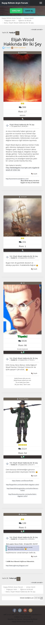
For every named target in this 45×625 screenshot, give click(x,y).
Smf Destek (27, 617)
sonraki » (40, 29)
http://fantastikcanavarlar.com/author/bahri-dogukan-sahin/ (22, 495)
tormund (23, 197)
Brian (35, 619)
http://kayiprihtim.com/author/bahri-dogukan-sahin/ (22, 484)
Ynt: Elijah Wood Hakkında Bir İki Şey (24, 256)
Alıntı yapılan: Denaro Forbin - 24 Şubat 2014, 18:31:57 (22, 544)
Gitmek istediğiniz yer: (27, 598)
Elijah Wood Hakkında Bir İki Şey (22, 124)
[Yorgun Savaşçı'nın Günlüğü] (24, 352)
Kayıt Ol (29, 11)
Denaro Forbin (23, 399)
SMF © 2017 (16, 614)
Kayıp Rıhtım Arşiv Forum (15, 3)
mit (24, 283)
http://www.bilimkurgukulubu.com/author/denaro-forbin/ (22, 489)
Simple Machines (25, 614)
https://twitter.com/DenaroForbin (22, 480)
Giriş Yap (16, 11)
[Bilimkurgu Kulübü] (24, 457)
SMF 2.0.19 (7, 614)
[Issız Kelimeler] (24, 531)
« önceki (33, 29)
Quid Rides (23, 52)
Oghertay (24, 514)
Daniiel (19, 619)
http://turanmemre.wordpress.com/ (17, 178)
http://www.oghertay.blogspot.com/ (17, 565)
